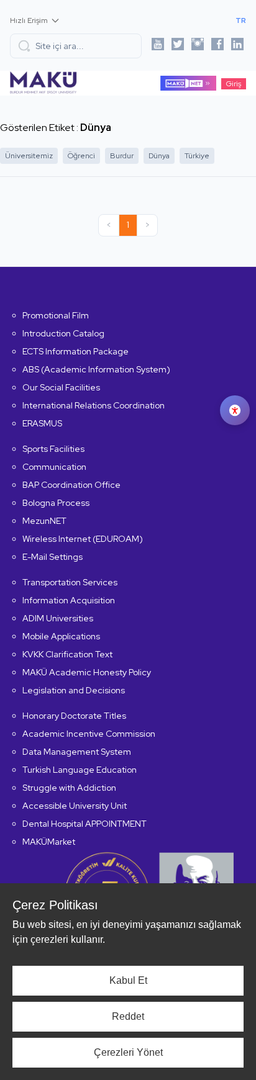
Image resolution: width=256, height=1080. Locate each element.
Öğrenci (81, 156)
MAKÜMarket (48, 841)
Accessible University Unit (74, 805)
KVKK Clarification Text (67, 654)
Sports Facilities (53, 448)
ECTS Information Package (75, 351)
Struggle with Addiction (69, 787)
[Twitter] (177, 46)
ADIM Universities (57, 618)
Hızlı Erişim (29, 20)
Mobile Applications (61, 636)
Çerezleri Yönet (128, 1052)
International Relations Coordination (93, 405)
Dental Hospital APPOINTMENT (84, 823)
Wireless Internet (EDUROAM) (82, 538)
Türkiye (197, 156)
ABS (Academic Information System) (96, 369)
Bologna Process (55, 502)
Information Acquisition (68, 600)
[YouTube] (158, 46)
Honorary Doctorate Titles (74, 715)
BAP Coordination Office (71, 484)
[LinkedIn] (237, 46)
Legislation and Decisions (73, 690)
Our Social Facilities (61, 387)
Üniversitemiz (29, 156)
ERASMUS (42, 423)
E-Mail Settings (52, 556)
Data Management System (76, 751)
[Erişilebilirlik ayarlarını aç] (235, 410)
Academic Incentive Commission (88, 733)
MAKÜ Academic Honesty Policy (86, 672)
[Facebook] (217, 46)
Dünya (159, 156)
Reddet (128, 1016)
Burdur (122, 156)
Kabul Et (128, 980)
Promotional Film (55, 315)
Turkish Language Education (79, 769)
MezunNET (44, 520)
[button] (76, 46)
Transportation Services (69, 582)
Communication (54, 466)
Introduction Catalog (63, 333)
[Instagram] (197, 46)
